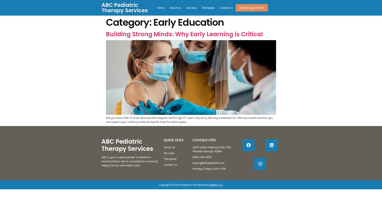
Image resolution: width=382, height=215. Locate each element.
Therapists (208, 8)
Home (161, 8)
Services (191, 8)
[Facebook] (249, 145)
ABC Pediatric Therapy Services (124, 7)
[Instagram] (260, 164)
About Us (175, 8)
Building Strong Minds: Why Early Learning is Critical (184, 34)
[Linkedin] (272, 145)
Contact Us (226, 8)
